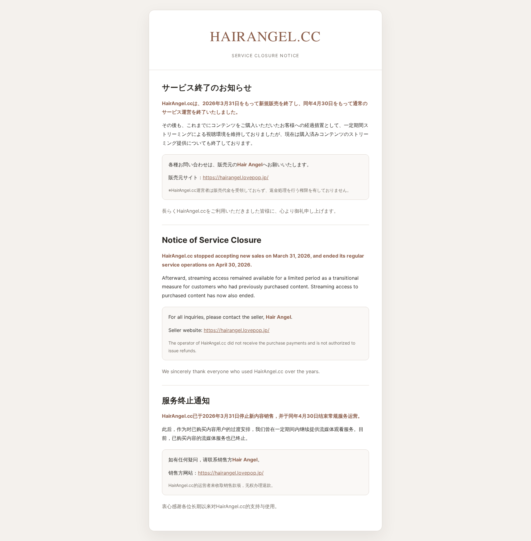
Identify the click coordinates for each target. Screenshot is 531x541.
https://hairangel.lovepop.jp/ (236, 177)
